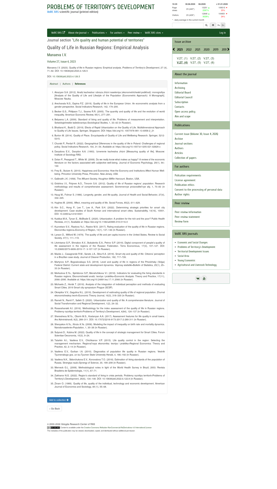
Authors (66, 83)
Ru (219, 25)
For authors (116, 32)
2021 (197, 49)
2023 (180, 49)
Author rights (182, 194)
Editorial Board (183, 92)
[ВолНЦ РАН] (198, 278)
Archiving (180, 88)
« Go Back (54, 408)
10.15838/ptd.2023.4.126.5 (66, 76)
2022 (189, 49)
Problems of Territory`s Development (196, 247)
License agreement (185, 180)
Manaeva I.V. (57, 55)
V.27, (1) (182, 58)
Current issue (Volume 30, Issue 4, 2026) (196, 134)
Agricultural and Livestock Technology (197, 264)
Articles (179, 153)
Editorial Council (183, 97)
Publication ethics (184, 185)
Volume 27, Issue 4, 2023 (61, 61)
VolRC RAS (53, 12)
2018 (224, 49)
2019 (215, 49)
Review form (181, 221)
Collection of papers (185, 158)
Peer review (134, 32)
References (80, 83)
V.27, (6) (209, 62)
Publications (98, 32)
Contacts (179, 106)
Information (181, 83)
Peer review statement (187, 217)
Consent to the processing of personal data (198, 189)
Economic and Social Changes (193, 242)
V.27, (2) (195, 58)
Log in (222, 32)
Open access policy (185, 111)
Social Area (183, 255)
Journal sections (184, 143)
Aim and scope (182, 116)
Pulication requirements (188, 175)
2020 (207, 49)
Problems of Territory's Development (101, 7)
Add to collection (58, 399)
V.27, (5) (195, 62)
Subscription (181, 102)
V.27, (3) (208, 58)
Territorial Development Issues (193, 251)
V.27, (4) (182, 62)
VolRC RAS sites (153, 32)
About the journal (77, 32)
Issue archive (183, 42)
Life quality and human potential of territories (108, 40)
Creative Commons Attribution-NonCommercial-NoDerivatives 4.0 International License (117, 427)
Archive (179, 138)
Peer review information (188, 212)
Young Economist (186, 260)
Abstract (54, 83)
